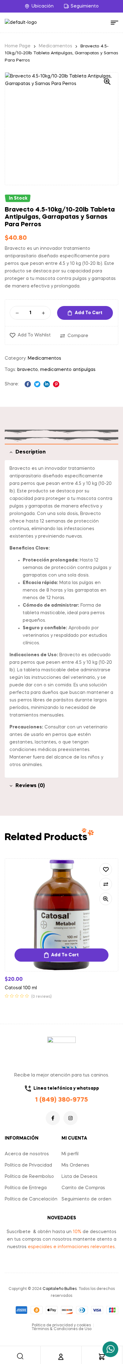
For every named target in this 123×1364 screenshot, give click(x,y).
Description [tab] (30, 452)
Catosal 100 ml (21, 988)
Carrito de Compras (83, 1188)
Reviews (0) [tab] (30, 785)
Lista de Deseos (79, 1176)
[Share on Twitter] (37, 384)
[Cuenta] (61, 1357)
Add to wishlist (34, 335)
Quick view (105, 899)
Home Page (18, 46)
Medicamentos (55, 46)
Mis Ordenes (75, 1165)
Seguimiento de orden (86, 1199)
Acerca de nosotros (27, 1154)
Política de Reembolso (29, 1176)
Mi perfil (70, 1154)
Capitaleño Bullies (60, 1289)
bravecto (27, 370)
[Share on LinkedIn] (47, 384)
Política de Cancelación (31, 1199)
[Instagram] (70, 1118)
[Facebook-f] (53, 1118)
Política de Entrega (26, 1188)
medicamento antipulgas (68, 370)
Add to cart (88, 313)
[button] (107, 81)
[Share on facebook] (28, 384)
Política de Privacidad (28, 1165)
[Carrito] (102, 1357)
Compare (77, 336)
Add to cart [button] (65, 955)
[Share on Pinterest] (56, 384)
